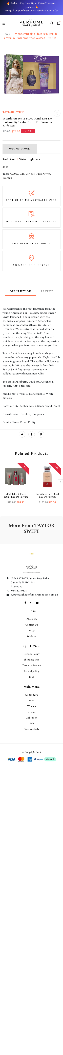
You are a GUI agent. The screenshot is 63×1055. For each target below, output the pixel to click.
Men (31, 700)
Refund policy (31, 671)
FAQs (31, 630)
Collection (31, 718)
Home (6, 34)
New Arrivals (31, 729)
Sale (31, 723)
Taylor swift (43, 174)
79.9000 (14, 174)
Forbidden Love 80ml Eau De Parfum (47, 495)
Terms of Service (31, 665)
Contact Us (31, 625)
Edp (22, 174)
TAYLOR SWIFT (13, 112)
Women (7, 178)
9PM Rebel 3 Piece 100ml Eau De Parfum (16, 495)
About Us (31, 619)
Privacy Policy (31, 654)
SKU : (6, 167)
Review (47, 291)
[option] (16, 486)
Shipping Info (31, 660)
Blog (31, 677)
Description (21, 291)
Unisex (31, 712)
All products (31, 695)
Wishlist (31, 636)
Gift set (30, 174)
